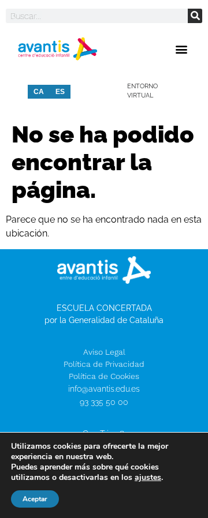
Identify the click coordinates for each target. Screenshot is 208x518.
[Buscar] (195, 16)
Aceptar (35, 499)
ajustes (148, 477)
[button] (181, 48)
